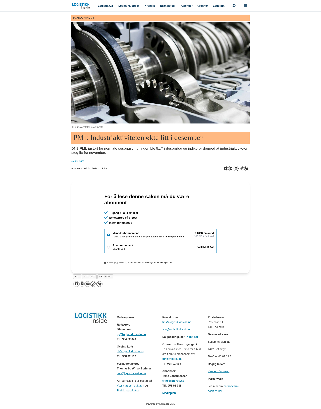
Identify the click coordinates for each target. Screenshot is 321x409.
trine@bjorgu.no (172, 358)
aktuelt (89, 276)
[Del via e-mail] (236, 168)
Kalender (187, 5)
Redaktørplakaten (128, 390)
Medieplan (169, 393)
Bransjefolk (167, 5)
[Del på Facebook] (225, 168)
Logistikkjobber (128, 5)
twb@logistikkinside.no (131, 373)
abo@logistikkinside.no (176, 329)
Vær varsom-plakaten (130, 385)
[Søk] (234, 6)
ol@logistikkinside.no (130, 351)
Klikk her (192, 336)
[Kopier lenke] (241, 168)
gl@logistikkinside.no (131, 334)
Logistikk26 (105, 5)
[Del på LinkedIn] (230, 168)
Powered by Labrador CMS (160, 403)
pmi (77, 276)
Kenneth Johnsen (218, 371)
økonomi (105, 276)
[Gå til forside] (81, 6)
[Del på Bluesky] (246, 168)
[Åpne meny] (245, 5)
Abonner (202, 5)
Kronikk (149, 5)
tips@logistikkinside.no (176, 322)
